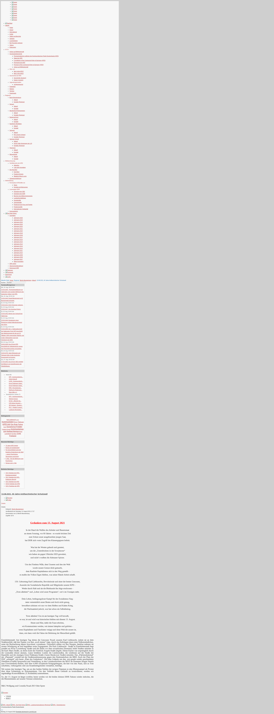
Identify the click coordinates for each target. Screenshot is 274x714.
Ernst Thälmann (19, 422)
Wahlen (12, 89)
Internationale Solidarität (21, 209)
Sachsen (12, 130)
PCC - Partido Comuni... (16, 407)
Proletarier (12, 436)
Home (11, 280)
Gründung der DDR (19, 193)
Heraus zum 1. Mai (11, 463)
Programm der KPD (19, 62)
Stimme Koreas (13, 399)
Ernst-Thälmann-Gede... (16, 383)
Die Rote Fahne (17, 424)
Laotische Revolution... (15, 409)
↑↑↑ (2, 709)
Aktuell (16, 100)
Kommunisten (8, 422)
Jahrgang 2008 (18, 257)
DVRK (11, 34)
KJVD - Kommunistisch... (16, 381)
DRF (8, 424)
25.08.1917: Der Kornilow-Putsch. (11, 309)
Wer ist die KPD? (19, 71)
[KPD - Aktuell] (5, 705)
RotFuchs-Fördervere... (15, 390)
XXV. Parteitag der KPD (12, 481)
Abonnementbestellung (16, 266)
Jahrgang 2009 (18, 255)
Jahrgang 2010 (18, 252)
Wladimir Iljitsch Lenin (20, 176)
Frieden (19, 427)
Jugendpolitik (18, 202)
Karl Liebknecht (11, 419)
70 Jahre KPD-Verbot (12, 445)
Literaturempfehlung (15, 178)
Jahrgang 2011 (18, 250)
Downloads (13, 93)
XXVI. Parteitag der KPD (13, 486)
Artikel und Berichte (15, 36)
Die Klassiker (13, 169)
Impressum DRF (14, 268)
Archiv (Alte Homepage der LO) (23, 143)
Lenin (17, 419)
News (15, 185)
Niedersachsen (14, 117)
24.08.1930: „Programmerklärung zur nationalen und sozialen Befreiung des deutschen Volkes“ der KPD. (12, 292)
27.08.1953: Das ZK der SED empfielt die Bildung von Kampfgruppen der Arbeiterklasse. (12, 364)
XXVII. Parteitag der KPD (13, 484)
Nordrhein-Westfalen (16, 124)
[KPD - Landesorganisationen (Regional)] (38, 705)
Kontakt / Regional (19, 102)
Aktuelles (16, 165)
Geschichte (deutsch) (20, 78)
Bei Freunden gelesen (16, 43)
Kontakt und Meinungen (21, 187)
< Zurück (8, 696)
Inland (11, 30)
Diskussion (13, 47)
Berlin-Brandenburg (15, 97)
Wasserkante (13, 154)
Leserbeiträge (14, 41)
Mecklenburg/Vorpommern (17, 110)
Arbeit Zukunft (13, 379)
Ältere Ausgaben (18, 261)
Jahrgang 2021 (18, 229)
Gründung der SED (19, 191)
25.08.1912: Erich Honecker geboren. (12, 305)
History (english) (18, 80)
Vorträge (12, 38)
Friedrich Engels (18, 174)
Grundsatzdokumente (16, 54)
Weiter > (8, 698)
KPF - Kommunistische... (16, 377)
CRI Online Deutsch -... (15, 403)
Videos (12, 45)
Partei (11, 27)
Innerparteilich (14, 211)
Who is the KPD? (19, 73)
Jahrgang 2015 (18, 242)
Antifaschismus (13, 431)
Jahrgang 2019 (18, 233)
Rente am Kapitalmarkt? (13, 448)
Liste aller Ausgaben (20, 167)
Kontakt (16, 108)
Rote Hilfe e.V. (13, 392)
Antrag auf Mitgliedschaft (17, 51)
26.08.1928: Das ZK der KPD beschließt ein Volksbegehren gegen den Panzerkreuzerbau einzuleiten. (12, 346)
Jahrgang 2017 (18, 237)
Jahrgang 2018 (18, 235)
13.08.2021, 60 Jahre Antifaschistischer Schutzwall (24, 494)
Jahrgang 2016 (18, 239)
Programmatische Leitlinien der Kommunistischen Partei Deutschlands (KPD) (36, 56)
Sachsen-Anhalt (14, 139)
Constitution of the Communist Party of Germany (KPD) (29, 60)
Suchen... (4, 282)
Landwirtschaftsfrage (20, 198)
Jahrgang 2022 (18, 226)
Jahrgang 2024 (18, 222)
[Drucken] (9, 498)
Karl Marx (16, 172)
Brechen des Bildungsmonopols (23, 196)
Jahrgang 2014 (18, 244)
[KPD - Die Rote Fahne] (18, 705)
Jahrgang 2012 (18, 248)
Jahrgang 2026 (18, 218)
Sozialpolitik (17, 200)
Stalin (4, 427)
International (13, 32)
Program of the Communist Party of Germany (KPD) (29, 65)
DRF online (13, 263)
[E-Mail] (8, 500)
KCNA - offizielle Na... (15, 401)
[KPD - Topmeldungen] (58, 705)
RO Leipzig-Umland (19, 134)
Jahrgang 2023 (18, 224)
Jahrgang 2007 (18, 259)
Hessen (12, 104)
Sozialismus (11, 427)
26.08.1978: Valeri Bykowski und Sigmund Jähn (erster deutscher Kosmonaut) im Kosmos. (10, 355)
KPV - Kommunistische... (16, 396)
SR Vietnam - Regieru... (16, 405)
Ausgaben (13, 215)
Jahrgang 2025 (18, 220)
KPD (5, 424)
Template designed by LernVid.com (26, 712)
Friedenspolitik (18, 207)
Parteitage (13, 86)
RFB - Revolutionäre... (15, 388)
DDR (4, 431)
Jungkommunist (18, 84)
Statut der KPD (18, 58)
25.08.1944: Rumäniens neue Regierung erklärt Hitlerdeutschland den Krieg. (11, 322)
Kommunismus (17, 429)
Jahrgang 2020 (18, 231)
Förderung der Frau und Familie (23, 204)
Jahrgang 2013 (18, 246)
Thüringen (13, 148)
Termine (12, 91)
